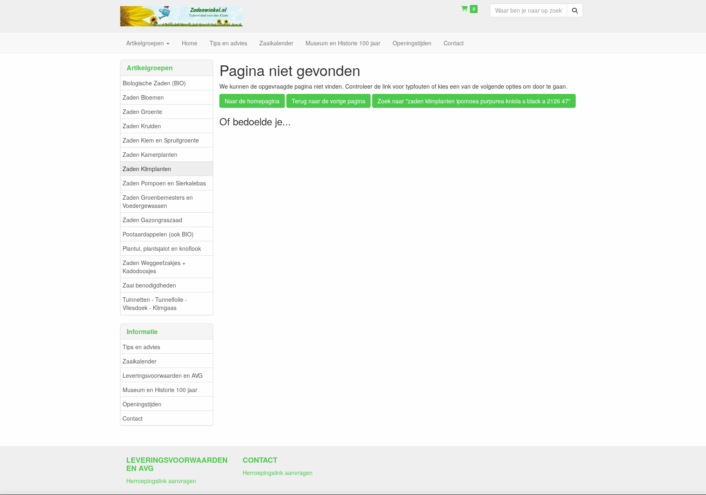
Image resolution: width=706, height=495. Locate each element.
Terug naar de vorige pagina (328, 101)
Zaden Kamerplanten (150, 154)
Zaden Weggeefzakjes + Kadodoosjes (154, 267)
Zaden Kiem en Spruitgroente (161, 140)
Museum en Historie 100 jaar (160, 390)
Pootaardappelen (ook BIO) (158, 234)
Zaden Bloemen (143, 97)
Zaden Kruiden (142, 126)
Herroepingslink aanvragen (161, 481)
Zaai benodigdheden (149, 285)
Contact (133, 418)
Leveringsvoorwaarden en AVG (163, 375)
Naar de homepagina (252, 101)
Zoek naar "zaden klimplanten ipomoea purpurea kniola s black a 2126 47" (474, 101)
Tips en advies (141, 347)
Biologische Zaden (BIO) (154, 83)
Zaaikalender (139, 361)
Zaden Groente (142, 111)
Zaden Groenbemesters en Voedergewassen (158, 201)
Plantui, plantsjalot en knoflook (162, 248)
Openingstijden (142, 404)
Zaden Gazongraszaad (152, 220)
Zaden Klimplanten (147, 169)
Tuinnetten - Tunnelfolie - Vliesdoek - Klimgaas (155, 303)
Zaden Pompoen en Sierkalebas (164, 183)
